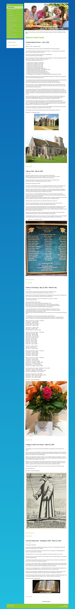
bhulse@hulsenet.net (14, 45)
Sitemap (12, 605)
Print (10, 605)
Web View (65, 605)
